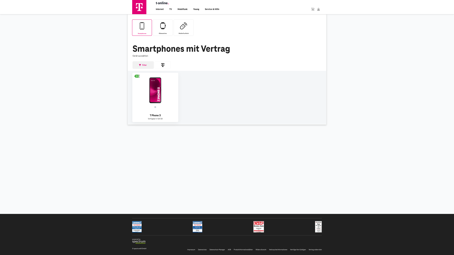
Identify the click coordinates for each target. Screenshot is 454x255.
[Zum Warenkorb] (313, 9)
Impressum (191, 250)
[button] (137, 76)
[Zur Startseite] (139, 7)
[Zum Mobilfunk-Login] (318, 9)
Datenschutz (202, 250)
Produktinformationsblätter (243, 250)
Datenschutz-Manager (217, 250)
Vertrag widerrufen (315, 250)
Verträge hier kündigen (298, 250)
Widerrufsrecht (261, 250)
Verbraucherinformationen (278, 250)
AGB (229, 250)
